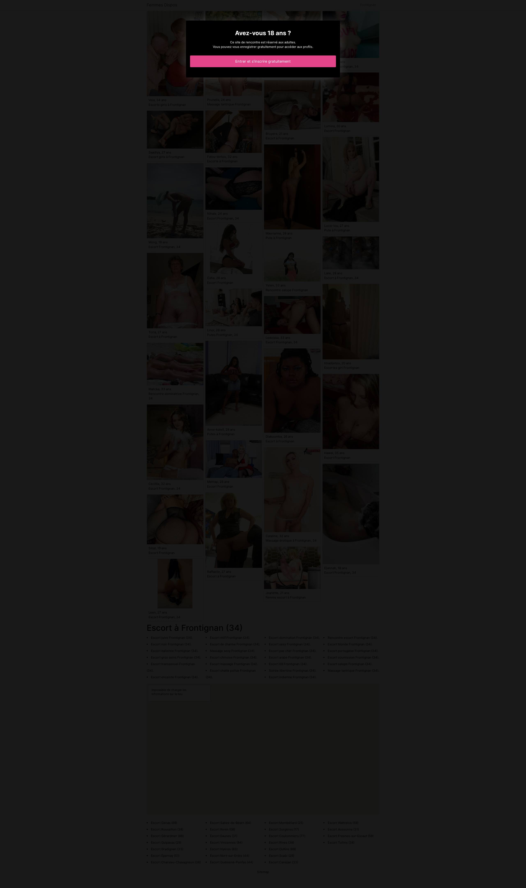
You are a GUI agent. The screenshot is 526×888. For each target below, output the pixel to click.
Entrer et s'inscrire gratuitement (263, 61)
